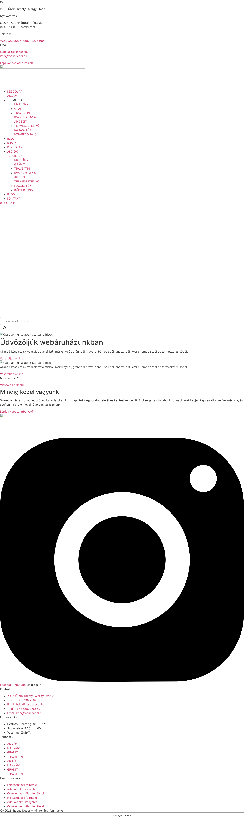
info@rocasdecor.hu (13, 56)
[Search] (4, 328)
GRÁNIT (19, 108)
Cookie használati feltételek (26, 793)
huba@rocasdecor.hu (14, 52)
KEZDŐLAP (14, 91)
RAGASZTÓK (22, 130)
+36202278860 (33, 40)
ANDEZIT (20, 121)
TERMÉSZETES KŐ (26, 126)
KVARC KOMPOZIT (26, 117)
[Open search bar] (1, 315)
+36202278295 (10, 40)
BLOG (11, 138)
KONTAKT (13, 143)
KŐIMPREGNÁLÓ (25, 134)
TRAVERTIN (22, 113)
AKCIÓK (12, 96)
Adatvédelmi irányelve (22, 789)
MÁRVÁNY (21, 104)
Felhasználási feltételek (22, 785)
